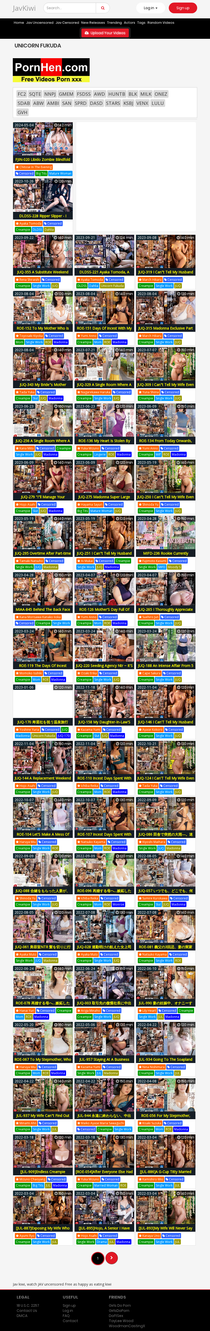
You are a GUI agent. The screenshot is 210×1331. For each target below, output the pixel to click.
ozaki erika (88, 673)
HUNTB (116, 94)
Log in (68, 1310)
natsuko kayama (92, 842)
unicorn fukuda (112, 286)
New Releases (93, 22)
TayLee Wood (121, 1320)
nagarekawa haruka (95, 392)
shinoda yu (150, 504)
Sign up (183, 7)
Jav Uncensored (40, 22)
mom (19, 342)
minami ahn (27, 1123)
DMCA (22, 1315)
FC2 (22, 94)
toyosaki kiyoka (31, 336)
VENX (142, 103)
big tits (41, 173)
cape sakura (151, 673)
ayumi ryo (27, 1236)
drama (102, 1242)
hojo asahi (27, 504)
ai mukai (86, 561)
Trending (114, 22)
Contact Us (27, 1310)
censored (26, 173)
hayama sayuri (91, 504)
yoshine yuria (29, 729)
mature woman (60, 173)
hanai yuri (26, 1010)
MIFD (161, 567)
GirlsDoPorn (119, 1310)
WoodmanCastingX (127, 1325)
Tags (141, 22)
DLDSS (37, 229)
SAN (66, 103)
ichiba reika (89, 786)
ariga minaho (90, 1010)
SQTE (35, 94)
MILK (145, 94)
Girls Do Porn (120, 1305)
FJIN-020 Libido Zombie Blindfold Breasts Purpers (42, 162)
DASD (96, 103)
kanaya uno (151, 1236)
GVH (22, 112)
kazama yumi (90, 729)
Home (19, 22)
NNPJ (50, 94)
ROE (48, 342)
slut (35, 398)
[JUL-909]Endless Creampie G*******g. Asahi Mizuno (42, 1174)
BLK (133, 94)
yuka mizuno (89, 448)
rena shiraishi (29, 279)
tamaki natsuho (31, 561)
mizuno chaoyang (32, 1179)
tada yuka (27, 392)
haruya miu (27, 842)
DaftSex (116, 1315)
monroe (118, 904)
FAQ (66, 1315)
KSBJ (128, 103)
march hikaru (152, 279)
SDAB (24, 103)
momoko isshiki (30, 673)
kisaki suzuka (151, 1123)
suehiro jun (150, 617)
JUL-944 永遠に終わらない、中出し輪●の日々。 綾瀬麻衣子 (104, 1118)
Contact (70, 1320)
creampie (23, 229)
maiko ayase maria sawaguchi (102, 1123)
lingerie (100, 454)
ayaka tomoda (30, 223)
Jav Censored (67, 22)
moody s (174, 567)
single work (41, 286)
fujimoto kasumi (154, 561)
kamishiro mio (152, 1179)
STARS (113, 103)
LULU (158, 103)
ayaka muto (27, 954)
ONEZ (161, 94)
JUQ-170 (64, 736)
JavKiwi (24, 8)
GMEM (66, 94)
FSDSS (84, 94)
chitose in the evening (35, 167)
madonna (61, 342)
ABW (38, 103)
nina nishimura (153, 1067)
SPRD (81, 103)
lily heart (149, 1010)
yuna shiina (150, 392)
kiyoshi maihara (153, 842)
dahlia (49, 229)
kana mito (26, 448)
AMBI (53, 103)
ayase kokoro (152, 729)
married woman (106, 1185)
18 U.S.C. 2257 (28, 1305)
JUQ (55, 286)
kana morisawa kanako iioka (40, 617)
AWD (99, 94)
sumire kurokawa (154, 898)
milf (158, 454)
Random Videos (161, 22)
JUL (160, 1017)
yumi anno (88, 336)
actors (129, 22)
